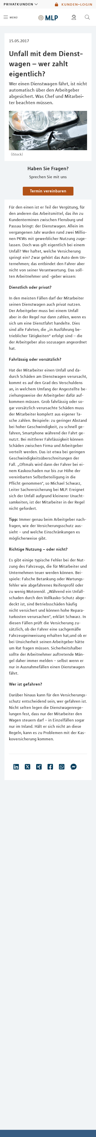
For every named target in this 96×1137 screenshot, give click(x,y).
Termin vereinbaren (48, 190)
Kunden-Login (76, 4)
